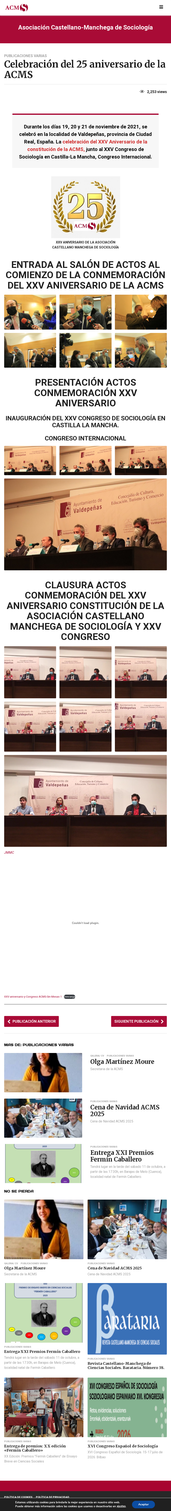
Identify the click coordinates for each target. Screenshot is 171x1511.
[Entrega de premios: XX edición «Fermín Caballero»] (43, 1407)
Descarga (69, 996)
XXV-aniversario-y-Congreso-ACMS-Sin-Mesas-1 (33, 996)
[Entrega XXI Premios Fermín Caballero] (43, 1163)
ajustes (121, 1506)
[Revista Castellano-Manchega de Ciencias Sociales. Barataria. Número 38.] (127, 1318)
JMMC (9, 853)
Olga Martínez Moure (122, 1062)
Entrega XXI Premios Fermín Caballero (122, 1156)
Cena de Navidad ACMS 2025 (125, 1110)
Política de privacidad (52, 1497)
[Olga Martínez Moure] (43, 1072)
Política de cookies (18, 1497)
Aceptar (143, 1504)
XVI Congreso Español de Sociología (123, 1446)
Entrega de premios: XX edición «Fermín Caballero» (35, 1448)
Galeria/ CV (97, 1056)
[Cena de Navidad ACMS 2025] (43, 1118)
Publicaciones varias (25, 56)
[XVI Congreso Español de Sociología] (127, 1407)
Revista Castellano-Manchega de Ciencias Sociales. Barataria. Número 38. (126, 1365)
